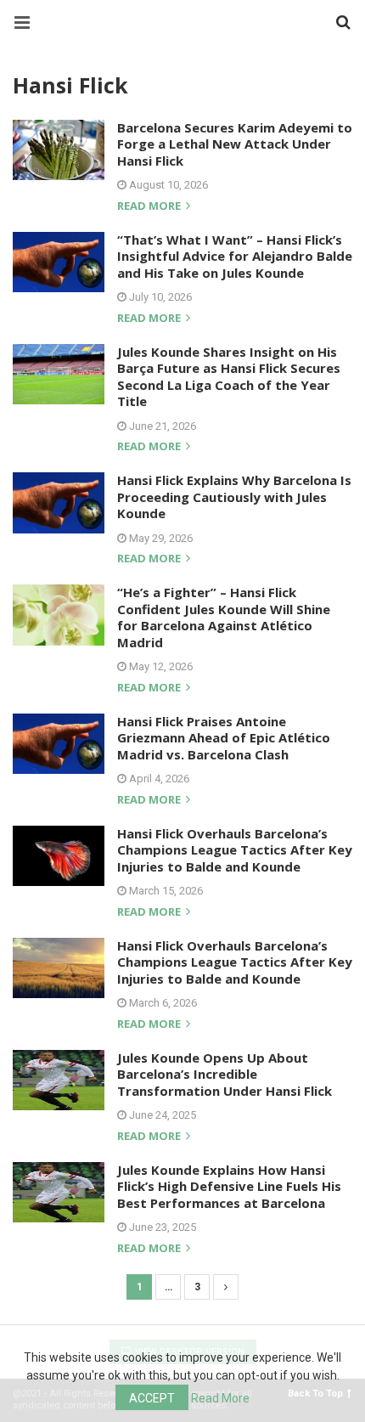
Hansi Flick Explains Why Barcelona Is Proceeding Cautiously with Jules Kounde (234, 496)
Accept (152, 1398)
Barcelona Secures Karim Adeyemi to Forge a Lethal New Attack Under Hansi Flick (234, 144)
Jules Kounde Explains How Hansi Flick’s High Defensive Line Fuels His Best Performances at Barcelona (229, 1186)
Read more (150, 206)
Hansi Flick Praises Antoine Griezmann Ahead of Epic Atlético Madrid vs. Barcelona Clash (223, 738)
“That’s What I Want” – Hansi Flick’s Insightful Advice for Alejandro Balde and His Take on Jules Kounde (234, 256)
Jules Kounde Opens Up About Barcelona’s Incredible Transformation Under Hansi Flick (224, 1074)
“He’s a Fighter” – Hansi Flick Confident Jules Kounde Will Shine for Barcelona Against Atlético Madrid (223, 617)
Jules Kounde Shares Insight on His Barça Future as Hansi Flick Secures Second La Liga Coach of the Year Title (228, 376)
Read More (220, 1398)
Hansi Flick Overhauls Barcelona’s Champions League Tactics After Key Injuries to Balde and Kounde (234, 850)
